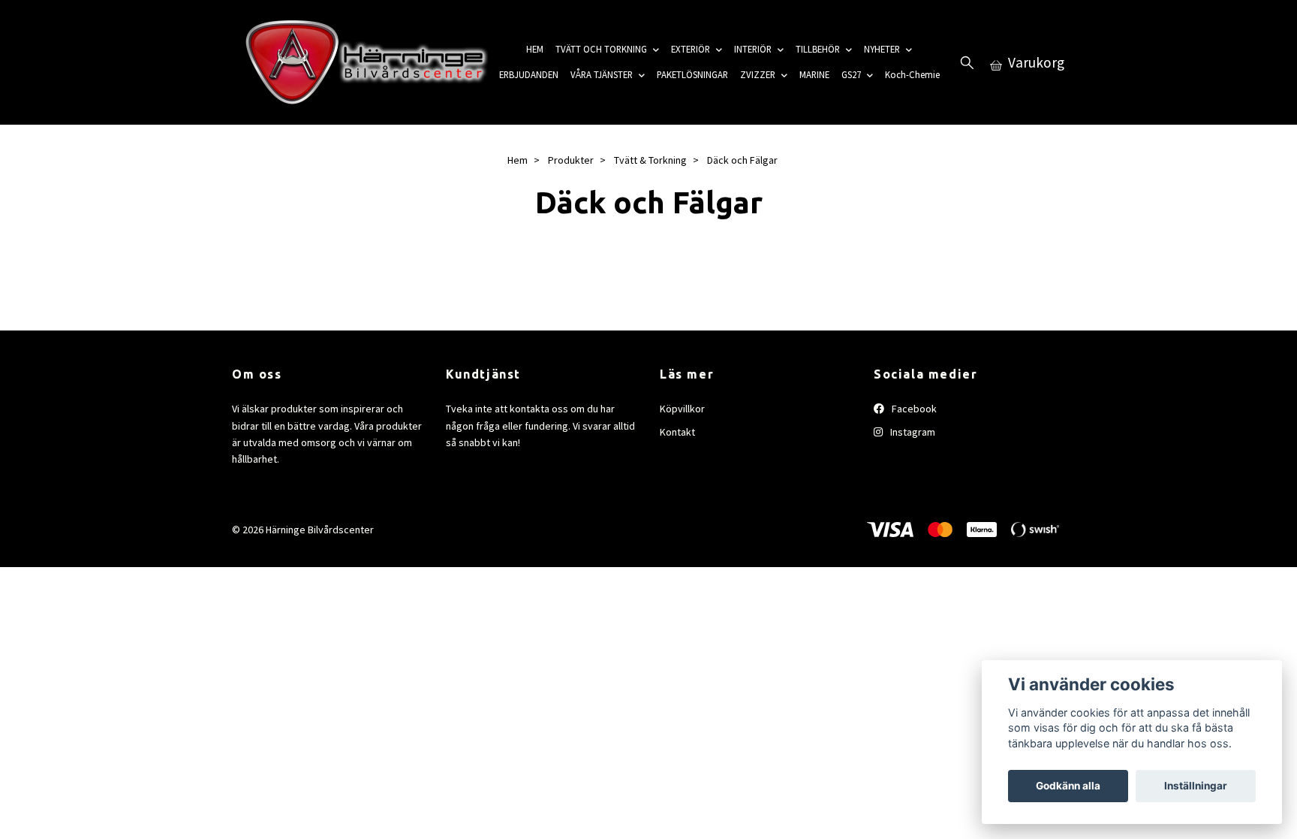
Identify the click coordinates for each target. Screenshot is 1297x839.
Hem (517, 160)
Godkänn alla (1068, 786)
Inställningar (1195, 786)
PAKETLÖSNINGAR (692, 74)
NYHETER (882, 49)
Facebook (913, 408)
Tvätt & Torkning (650, 160)
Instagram (911, 432)
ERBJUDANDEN (528, 74)
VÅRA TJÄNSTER (601, 74)
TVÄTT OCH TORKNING (601, 49)
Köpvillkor (682, 408)
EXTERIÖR (690, 49)
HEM (534, 49)
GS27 (851, 74)
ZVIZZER (757, 74)
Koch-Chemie (912, 74)
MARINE (814, 74)
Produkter (571, 160)
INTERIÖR (753, 49)
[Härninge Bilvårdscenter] (362, 62)
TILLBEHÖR (818, 49)
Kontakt (677, 432)
